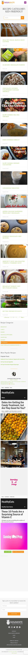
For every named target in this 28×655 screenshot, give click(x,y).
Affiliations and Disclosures (14, 644)
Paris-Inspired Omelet (11, 140)
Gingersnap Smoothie (11, 188)
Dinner (3, 332)
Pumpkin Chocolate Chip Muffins (12, 237)
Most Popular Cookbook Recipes (10, 345)
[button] (25, 2)
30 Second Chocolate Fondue (14, 65)
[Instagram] (12, 627)
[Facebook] (9, 627)
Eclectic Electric (13, 651)
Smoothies (4, 337)
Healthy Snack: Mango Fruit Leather (14, 41)
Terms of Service (14, 640)
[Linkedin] (17, 627)
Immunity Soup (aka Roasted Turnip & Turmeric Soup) (14, 262)
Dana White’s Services (14, 633)
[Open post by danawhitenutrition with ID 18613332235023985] (14, 481)
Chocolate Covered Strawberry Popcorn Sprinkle (11, 89)
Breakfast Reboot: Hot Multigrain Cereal (11, 287)
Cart (14, 637)
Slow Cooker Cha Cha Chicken (11, 115)
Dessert (3, 340)
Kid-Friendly (4, 342)
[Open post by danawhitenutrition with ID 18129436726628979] (14, 536)
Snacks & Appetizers (6, 334)
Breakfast (4, 327)
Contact (14, 631)
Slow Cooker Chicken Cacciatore (11, 164)
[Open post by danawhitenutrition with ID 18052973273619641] (14, 454)
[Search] (22, 17)
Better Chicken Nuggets (12, 311)
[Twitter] (14, 627)
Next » (22, 317)
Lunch (2, 329)
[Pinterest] (19, 627)
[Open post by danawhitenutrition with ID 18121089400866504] (14, 426)
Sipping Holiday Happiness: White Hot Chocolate (13, 212)
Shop (14, 635)
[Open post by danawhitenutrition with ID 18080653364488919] (14, 509)
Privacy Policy (14, 642)
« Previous (6, 317)
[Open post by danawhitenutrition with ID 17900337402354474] (14, 399)
